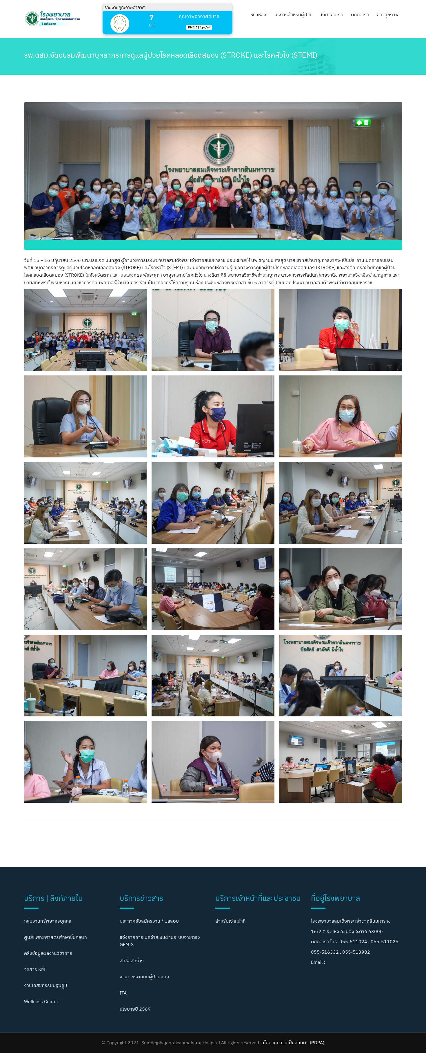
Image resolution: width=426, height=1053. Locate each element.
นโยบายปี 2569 (135, 1009)
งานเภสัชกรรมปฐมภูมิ (45, 985)
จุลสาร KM (34, 969)
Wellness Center (41, 1001)
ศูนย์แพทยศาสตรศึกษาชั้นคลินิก (55, 937)
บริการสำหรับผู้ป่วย (293, 14)
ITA (123, 993)
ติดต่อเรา (360, 14)
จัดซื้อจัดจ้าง (132, 960)
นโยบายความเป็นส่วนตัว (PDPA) (292, 1042)
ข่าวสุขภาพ (388, 14)
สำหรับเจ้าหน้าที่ (230, 921)
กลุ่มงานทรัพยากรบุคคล (47, 921)
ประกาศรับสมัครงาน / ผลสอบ (149, 921)
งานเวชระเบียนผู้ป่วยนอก (144, 976)
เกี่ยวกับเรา (332, 14)
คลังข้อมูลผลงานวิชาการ (48, 953)
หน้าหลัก (258, 14)
